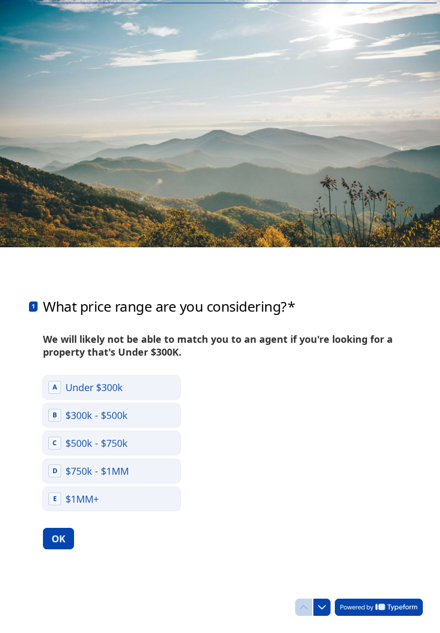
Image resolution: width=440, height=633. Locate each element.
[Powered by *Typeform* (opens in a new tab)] (379, 607)
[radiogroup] (111, 443)
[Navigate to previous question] (303, 607)
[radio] (111, 387)
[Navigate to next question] (322, 607)
